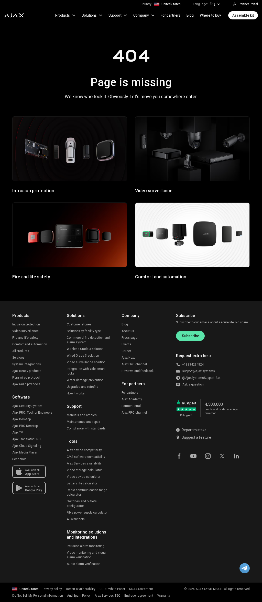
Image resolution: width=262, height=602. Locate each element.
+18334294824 (193, 364)
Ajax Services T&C (107, 595)
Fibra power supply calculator (87, 512)
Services (18, 357)
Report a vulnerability (80, 589)
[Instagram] (208, 455)
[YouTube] (193, 455)
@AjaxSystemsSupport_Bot (201, 378)
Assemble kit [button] (243, 15)
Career (126, 351)
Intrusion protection (26, 324)
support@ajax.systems (198, 371)
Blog (190, 15)
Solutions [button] (89, 15)
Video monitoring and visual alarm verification (86, 555)
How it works (76, 393)
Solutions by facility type (84, 331)
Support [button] (115, 15)
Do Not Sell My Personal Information (37, 595)
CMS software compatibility (86, 457)
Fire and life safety (25, 337)
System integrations (26, 364)
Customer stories (79, 324)
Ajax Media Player (24, 452)
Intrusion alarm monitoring (85, 546)
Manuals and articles (82, 415)
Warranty (163, 595)
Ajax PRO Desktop (25, 426)
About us (128, 331)
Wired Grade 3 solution (83, 355)
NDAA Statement (141, 589)
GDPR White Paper (112, 589)
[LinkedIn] (236, 455)
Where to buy (210, 15)
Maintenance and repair (83, 422)
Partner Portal (131, 406)
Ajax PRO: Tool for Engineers (32, 412)
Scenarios (19, 459)
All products (20, 351)
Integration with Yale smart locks (86, 371)
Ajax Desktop (21, 419)
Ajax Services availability (84, 463)
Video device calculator (83, 477)
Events (126, 344)
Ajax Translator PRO (26, 439)
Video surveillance (25, 331)
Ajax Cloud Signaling (26, 446)
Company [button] (141, 15)
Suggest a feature (196, 437)
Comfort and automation (29, 344)
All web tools (76, 519)
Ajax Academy (132, 399)
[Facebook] (179, 455)
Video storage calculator (84, 470)
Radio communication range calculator (87, 492)
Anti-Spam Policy (79, 595)
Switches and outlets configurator (82, 503)
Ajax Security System (27, 406)
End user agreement (138, 595)
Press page (129, 337)
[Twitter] (222, 455)
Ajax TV (17, 432)
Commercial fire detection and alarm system (88, 340)
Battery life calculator (82, 483)
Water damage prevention (85, 380)
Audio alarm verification (83, 564)
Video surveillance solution (86, 362)
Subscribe (190, 336)
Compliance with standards (86, 428)
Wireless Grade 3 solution (85, 349)
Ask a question (193, 384)
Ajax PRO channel (134, 364)
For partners (170, 15)
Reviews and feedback (138, 371)
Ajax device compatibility (84, 450)
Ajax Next (128, 357)
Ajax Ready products (26, 371)
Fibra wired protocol (26, 377)
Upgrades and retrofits (82, 387)
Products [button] (62, 15)
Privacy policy (52, 589)
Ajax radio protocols (26, 384)
